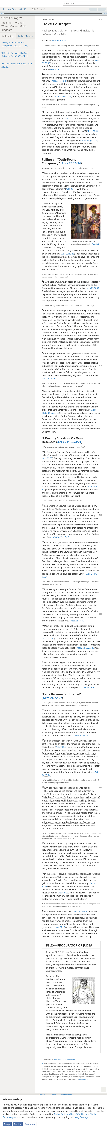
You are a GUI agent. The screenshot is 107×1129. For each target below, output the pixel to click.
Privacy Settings (80, 1117)
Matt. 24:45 (92, 131)
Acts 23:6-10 (48, 638)
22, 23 (91, 647)
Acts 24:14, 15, (93, 573)
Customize (30, 1124)
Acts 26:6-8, (82, 647)
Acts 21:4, (56, 80)
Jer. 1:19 (93, 140)
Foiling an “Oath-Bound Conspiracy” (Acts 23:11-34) (14, 44)
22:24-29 (54, 413)
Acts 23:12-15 (67, 253)
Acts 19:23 (63, 892)
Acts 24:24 (61, 747)
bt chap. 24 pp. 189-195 (14, 9)
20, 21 (44, 576)
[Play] (2, 13)
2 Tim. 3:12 (68, 118)
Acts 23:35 (47, 458)
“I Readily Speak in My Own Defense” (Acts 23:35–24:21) (14, 55)
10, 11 (64, 80)
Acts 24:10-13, (56, 537)
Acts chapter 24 (80, 911)
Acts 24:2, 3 (83, 1079)
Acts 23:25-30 (48, 378)
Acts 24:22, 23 (81, 735)
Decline (17, 1124)
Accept (7, 1124)
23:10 (68, 96)
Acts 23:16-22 (93, 288)
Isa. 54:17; (85, 140)
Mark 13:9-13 (90, 687)
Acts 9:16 (54, 69)
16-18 (66, 537)
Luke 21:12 (60, 927)
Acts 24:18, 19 (77, 620)
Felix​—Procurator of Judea (64, 1059)
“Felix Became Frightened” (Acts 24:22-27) (16, 65)
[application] (53, 13)
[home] (4, 3)
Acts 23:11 (71, 188)
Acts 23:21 (96, 244)
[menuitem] (4, 3)
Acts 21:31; (60, 96)
